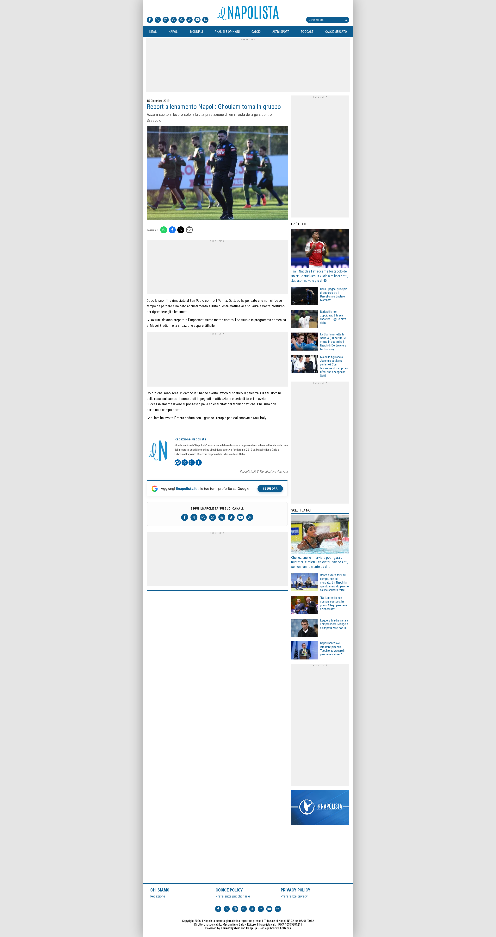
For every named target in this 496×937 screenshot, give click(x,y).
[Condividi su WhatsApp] (163, 229)
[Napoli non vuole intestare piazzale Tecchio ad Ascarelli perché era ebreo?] (304, 650)
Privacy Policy (296, 889)
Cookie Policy (229, 889)
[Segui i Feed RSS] (205, 20)
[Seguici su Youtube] (197, 20)
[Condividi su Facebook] (172, 229)
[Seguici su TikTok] (189, 20)
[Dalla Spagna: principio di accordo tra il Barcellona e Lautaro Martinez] (304, 296)
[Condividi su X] (180, 229)
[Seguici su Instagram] (166, 20)
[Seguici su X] (158, 20)
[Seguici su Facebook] (150, 20)
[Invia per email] (189, 229)
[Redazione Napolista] (158, 451)
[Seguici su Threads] (181, 20)
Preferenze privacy (294, 896)
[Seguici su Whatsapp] (173, 20)
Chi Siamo (159, 889)
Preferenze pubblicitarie (233, 896)
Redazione (157, 896)
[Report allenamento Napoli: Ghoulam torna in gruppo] (217, 173)
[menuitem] (153, 32)
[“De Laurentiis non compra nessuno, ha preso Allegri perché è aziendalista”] (304, 605)
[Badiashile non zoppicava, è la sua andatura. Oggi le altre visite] (304, 319)
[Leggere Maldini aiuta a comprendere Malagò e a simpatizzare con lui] (304, 628)
